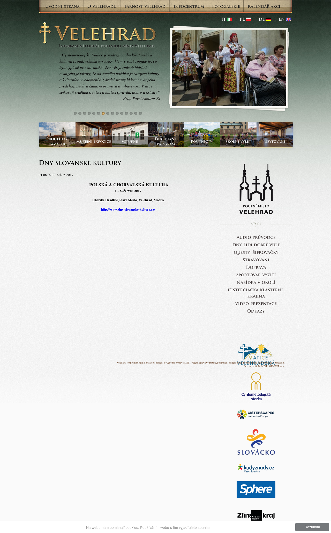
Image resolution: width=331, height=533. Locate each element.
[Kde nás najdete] (256, 267)
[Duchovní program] (166, 141)
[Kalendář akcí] (264, 6)
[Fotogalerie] (226, 6)
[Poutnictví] (202, 141)
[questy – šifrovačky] (256, 252)
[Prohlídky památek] (57, 141)
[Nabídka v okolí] (256, 282)
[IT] (226, 19)
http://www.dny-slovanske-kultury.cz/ (128, 209)
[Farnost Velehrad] (145, 6)
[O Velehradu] (102, 6)
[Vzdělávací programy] (238, 141)
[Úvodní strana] (62, 6)
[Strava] (256, 259)
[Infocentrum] (189, 6)
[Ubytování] (275, 141)
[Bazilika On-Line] (256, 303)
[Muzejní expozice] (94, 141)
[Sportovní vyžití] (256, 274)
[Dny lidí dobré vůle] (256, 244)
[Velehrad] (285, 19)
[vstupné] (130, 141)
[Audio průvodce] (256, 237)
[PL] (245, 19)
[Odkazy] (256, 310)
